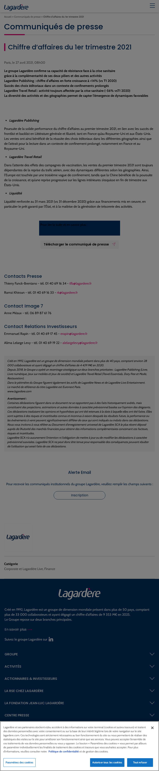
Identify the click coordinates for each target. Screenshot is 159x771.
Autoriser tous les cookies (107, 762)
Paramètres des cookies (19, 762)
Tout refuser (140, 762)
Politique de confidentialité (63, 751)
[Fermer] (152, 727)
